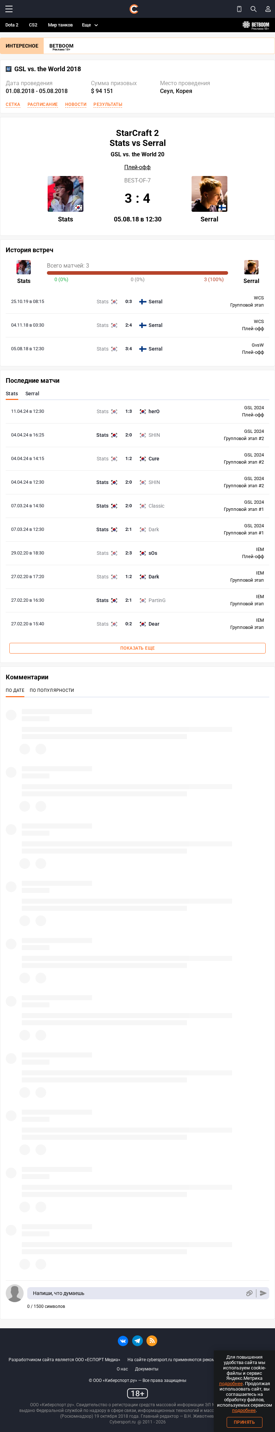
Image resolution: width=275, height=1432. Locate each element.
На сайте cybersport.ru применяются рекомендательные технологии (196, 1359)
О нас (122, 1369)
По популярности (52, 690)
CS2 (33, 25)
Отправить (263, 1293)
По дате (15, 690)
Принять (244, 1422)
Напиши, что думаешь (59, 1293)
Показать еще (137, 648)
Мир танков (60, 25)
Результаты (107, 104)
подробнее (231, 1383)
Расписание (43, 104)
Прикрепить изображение (249, 1293)
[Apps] (239, 9)
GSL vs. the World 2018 (47, 69)
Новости (76, 104)
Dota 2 (11, 25)
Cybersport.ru (123, 1421)
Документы (146, 1369)
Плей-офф (137, 167)
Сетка (13, 104)
